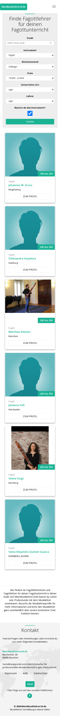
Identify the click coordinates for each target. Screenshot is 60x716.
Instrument (30, 50)
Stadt (30, 38)
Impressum (11, 673)
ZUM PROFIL (30, 196)
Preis (30, 73)
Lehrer (30, 96)
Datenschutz (40, 673)
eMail (30, 684)
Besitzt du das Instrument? (30, 107)
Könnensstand (30, 61)
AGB (25, 673)
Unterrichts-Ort (30, 84)
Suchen (30, 121)
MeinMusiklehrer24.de (14, 6)
